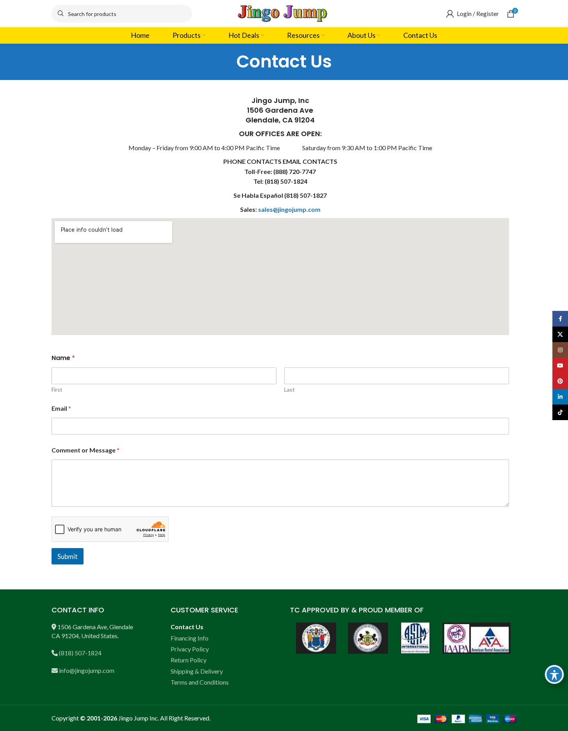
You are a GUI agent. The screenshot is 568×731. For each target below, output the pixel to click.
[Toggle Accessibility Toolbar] (554, 674)
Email (61, 408)
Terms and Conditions (200, 682)
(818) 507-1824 (80, 652)
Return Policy (189, 660)
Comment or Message (85, 450)
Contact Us (187, 626)
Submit (67, 556)
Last (289, 389)
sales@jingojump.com (289, 209)
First (57, 389)
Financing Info (189, 638)
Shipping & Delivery (197, 671)
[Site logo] (284, 12)
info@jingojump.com (86, 670)
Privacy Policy (190, 649)
